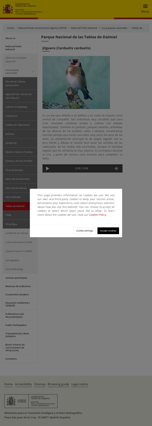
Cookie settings (84, 230)
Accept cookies (108, 230)
